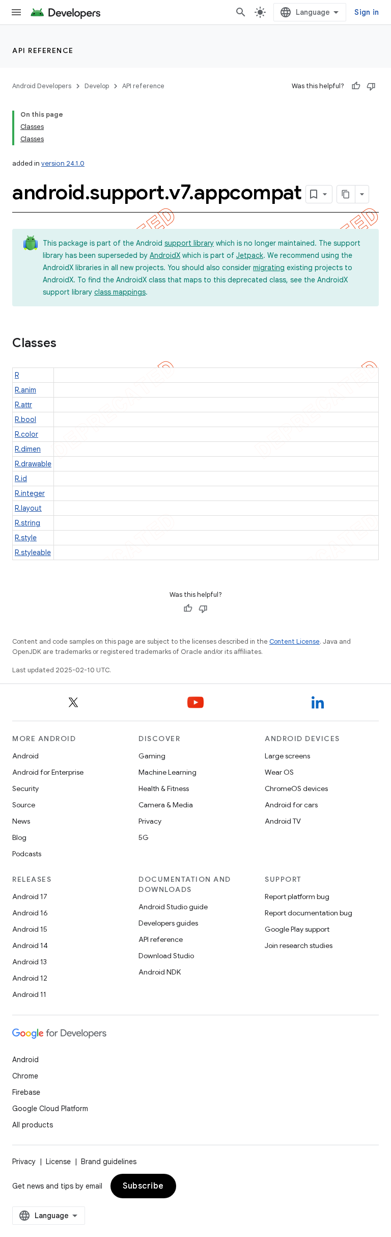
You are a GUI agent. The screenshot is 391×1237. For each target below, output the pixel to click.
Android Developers (41, 86)
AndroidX (165, 255)
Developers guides (168, 923)
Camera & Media (165, 804)
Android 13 (29, 961)
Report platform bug (297, 896)
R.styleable (33, 552)
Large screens (287, 755)
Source (23, 804)
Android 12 (29, 978)
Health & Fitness (163, 788)
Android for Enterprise (47, 772)
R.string (27, 523)
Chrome (25, 1076)
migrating (269, 267)
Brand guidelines (108, 1161)
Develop (97, 86)
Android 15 (29, 929)
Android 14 (30, 945)
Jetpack (249, 255)
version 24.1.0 (63, 163)
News (21, 821)
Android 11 (29, 994)
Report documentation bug (308, 912)
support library (189, 243)
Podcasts (26, 853)
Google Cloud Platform (50, 1108)
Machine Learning (167, 772)
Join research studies (298, 945)
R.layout (28, 508)
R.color (26, 434)
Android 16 (30, 912)
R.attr (23, 404)
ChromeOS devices (296, 788)
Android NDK (159, 972)
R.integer (30, 493)
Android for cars (291, 804)
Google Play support (297, 929)
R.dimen (28, 449)
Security (25, 788)
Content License (294, 641)
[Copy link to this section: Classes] (67, 344)
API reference (43, 50)
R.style (26, 537)
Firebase (26, 1092)
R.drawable (33, 463)
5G (143, 837)
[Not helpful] (371, 86)
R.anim (25, 389)
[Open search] (241, 12)
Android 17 (29, 896)
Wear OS (279, 772)
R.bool (25, 419)
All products (32, 1124)
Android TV (283, 821)
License (58, 1161)
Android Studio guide (173, 906)
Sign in (366, 12)
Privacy (149, 821)
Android (25, 755)
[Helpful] (356, 86)
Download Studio (166, 955)
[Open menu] (16, 12)
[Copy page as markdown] (346, 194)
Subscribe (143, 1186)
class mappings (120, 292)
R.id (21, 478)
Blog (19, 837)
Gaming (151, 755)
